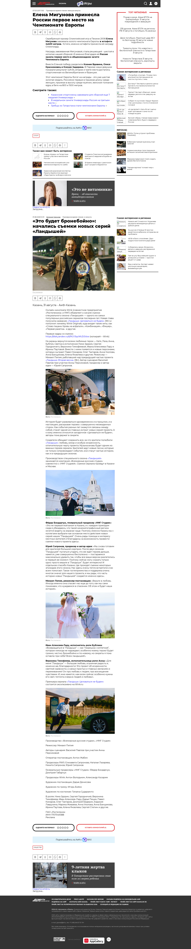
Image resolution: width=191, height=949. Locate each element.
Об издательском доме (61, 899)
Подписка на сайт (59, 902)
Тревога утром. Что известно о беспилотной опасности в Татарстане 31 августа (138, 50)
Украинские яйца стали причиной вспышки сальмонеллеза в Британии (142, 151)
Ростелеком (37, 292)
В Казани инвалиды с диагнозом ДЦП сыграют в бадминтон (98, 164)
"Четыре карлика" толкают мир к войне (140, 168)
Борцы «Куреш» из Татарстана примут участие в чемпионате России (56, 156)
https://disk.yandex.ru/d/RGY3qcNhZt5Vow (67, 336)
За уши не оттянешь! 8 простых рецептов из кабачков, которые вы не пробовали (143, 232)
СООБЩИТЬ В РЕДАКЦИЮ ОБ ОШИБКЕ (114, 904)
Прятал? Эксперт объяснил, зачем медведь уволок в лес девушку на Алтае (142, 94)
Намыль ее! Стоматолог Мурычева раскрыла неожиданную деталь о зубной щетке (142, 223)
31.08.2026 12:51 (38, 217)
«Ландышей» (95, 458)
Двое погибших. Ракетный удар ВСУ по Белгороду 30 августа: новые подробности (137, 40)
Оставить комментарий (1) (95, 116)
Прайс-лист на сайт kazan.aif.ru (133, 902)
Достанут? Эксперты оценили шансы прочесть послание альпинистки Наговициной (143, 86)
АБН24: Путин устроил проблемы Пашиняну (141, 134)
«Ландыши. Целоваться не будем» (85, 321)
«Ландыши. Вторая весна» (60, 360)
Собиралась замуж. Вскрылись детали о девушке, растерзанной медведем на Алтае (141, 249)
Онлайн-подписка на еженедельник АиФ (123, 899)
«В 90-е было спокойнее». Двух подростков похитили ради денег (141, 240)
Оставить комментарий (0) (95, 827)
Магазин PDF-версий (95, 899)
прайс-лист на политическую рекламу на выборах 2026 (74, 904)
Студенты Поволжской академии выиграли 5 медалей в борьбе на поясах (98, 156)
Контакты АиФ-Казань (78, 902)
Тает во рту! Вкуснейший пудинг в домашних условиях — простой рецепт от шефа (142, 258)
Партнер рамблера (74, 939)
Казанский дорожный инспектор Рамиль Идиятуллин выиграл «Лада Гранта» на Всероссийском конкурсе (57, 174)
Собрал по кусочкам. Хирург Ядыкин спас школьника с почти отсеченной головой (143, 103)
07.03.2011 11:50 (38, 11)
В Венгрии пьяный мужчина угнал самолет (141, 143)
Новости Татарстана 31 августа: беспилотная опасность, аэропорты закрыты (138, 61)
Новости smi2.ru (41, 207)
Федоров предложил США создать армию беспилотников (141, 160)
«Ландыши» (52, 443)
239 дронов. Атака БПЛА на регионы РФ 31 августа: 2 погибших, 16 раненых (137, 30)
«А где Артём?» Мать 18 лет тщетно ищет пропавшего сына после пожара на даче (142, 111)
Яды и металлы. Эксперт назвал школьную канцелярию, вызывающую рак (141, 266)
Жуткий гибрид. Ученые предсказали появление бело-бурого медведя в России (143, 120)
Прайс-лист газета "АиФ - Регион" (103, 902)
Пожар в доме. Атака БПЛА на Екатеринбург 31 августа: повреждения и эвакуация (137, 19)
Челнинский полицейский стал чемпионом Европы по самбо (56, 164)
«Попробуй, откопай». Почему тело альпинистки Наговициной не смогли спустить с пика (142, 77)
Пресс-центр (79, 899)
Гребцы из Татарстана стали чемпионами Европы (78, 105)
